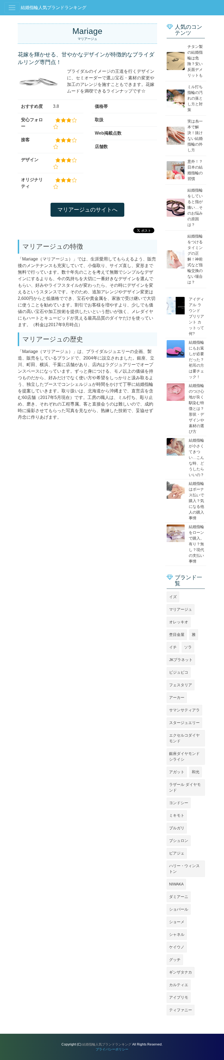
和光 (195, 772)
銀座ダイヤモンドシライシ (184, 756)
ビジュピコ (178, 672)
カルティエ (178, 985)
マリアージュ (180, 609)
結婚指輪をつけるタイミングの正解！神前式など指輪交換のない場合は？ (195, 259)
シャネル (176, 934)
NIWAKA (176, 884)
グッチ (175, 959)
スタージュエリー (184, 722)
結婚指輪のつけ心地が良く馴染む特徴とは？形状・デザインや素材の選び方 (196, 408)
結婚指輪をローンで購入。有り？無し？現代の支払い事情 (196, 544)
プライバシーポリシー (112, 1049)
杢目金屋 (176, 634)
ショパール (178, 909)
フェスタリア (180, 685)
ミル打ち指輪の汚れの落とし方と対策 (195, 98)
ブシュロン (178, 840)
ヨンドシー (178, 803)
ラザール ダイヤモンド (185, 787)
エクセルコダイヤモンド (184, 738)
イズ (173, 597)
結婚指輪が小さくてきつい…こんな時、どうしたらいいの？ (196, 457)
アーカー (176, 697)
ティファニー (180, 1010)
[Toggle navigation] (12, 7)
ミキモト (176, 815)
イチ (173, 647)
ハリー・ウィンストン (184, 869)
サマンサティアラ (184, 710)
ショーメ (176, 922)
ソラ (188, 647)
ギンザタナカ (180, 972)
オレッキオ (178, 622)
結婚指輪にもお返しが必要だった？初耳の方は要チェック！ (196, 359)
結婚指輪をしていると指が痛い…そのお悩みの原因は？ (195, 207)
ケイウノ (176, 947)
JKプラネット (181, 660)
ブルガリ (176, 828)
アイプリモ (178, 997)
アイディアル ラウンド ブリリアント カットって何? (196, 316)
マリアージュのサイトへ (87, 210)
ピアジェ (176, 853)
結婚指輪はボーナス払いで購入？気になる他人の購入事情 (196, 500)
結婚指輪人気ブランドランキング (53, 7)
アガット (176, 772)
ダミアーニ (178, 896)
